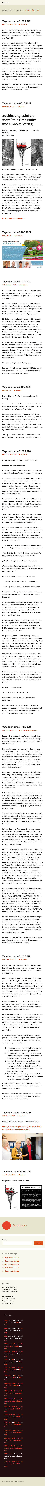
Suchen (4, 1239)
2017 (5, 1359)
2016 (5, 1367)
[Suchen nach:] (41, 2)
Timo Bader (32, 10)
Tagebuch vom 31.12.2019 (16, 956)
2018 (5, 1352)
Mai (22, 1328)
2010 (5, 1414)
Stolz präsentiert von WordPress (13, 1482)
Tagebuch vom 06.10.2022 (16, 103)
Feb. (12, 1344)
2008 (5, 1430)
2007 (5, 1438)
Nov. (20, 1362)
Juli (8, 1346)
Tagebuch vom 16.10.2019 (16, 1171)
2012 (5, 1399)
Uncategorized (32, 730)
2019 (5, 1344)
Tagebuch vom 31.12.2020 (16, 451)
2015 (5, 1375)
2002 (5, 1462)
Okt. (17, 1322)
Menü (4, 2)
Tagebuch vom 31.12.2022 (16, 21)
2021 (5, 1328)
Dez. (5, 1325)
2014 (5, 1383)
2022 (5, 1320)
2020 (5, 1336)
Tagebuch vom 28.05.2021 (16, 387)
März (15, 1344)
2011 (5, 1407)
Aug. (11, 1346)
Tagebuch (23, 24)
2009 (5, 1422)
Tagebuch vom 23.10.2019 (16, 1112)
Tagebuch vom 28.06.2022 (16, 232)
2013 (5, 1391)
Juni (5, 1322)
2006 (5, 1446)
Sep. (14, 1346)
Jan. (9, 1352)
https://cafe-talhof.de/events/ (13, 218)
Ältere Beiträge (16, 1225)
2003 (5, 1454)
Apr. (19, 1344)
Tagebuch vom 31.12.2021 (16, 281)
